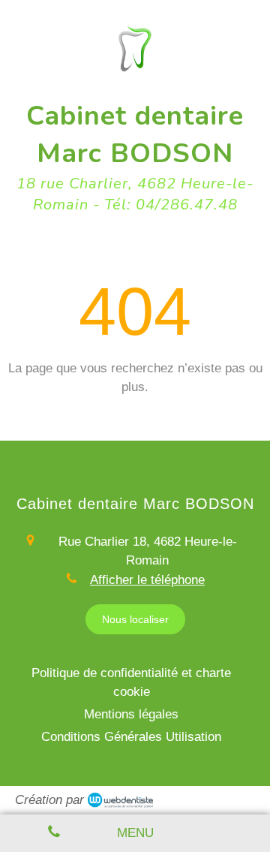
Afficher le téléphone (147, 580)
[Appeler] (54, 833)
